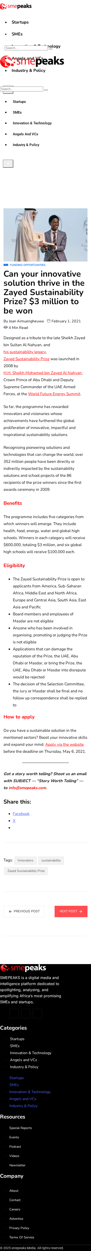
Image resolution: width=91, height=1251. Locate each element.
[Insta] (25, 1013)
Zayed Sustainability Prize (26, 359)
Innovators (25, 860)
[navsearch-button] (9, 37)
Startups (20, 22)
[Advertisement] (45, 160)
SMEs (17, 34)
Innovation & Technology (30, 1053)
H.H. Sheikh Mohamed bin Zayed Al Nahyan (43, 373)
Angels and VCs (23, 1060)
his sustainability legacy (25, 352)
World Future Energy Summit (54, 394)
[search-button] (50, 49)
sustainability (51, 860)
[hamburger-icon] (85, 18)
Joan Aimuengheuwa (26, 321)
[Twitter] (14, 1013)
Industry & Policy (24, 1067)
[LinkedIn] (37, 1013)
